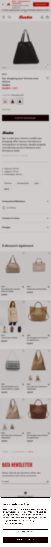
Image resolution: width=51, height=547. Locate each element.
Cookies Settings (25, 532)
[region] (25, 522)
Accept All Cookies (25, 540)
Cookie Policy (16, 523)
